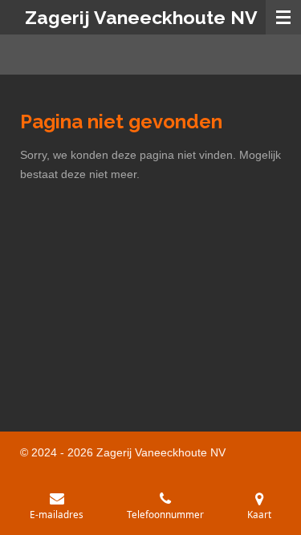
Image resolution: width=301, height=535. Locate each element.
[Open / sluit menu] (283, 17)
